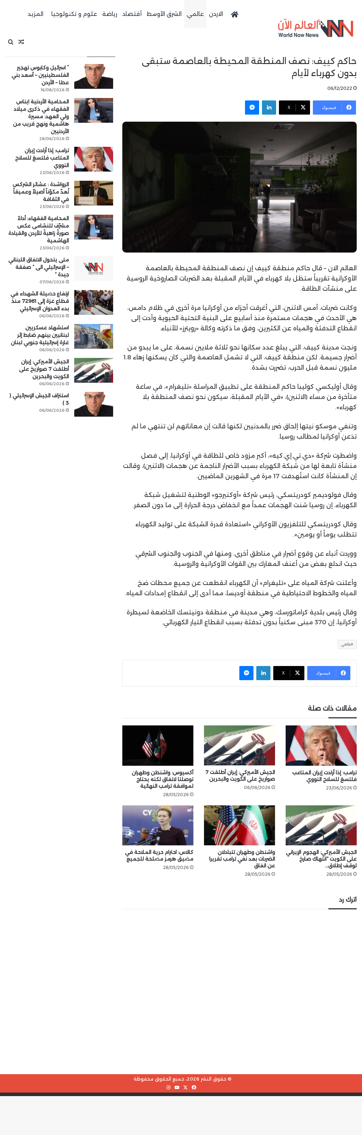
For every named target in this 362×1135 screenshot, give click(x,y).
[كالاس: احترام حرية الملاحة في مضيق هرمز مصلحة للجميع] (157, 825)
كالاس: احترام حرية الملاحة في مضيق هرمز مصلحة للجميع (159, 855)
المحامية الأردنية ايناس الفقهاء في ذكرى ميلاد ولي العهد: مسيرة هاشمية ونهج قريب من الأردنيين (41, 116)
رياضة (109, 14)
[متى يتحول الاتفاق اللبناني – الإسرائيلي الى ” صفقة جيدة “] (93, 268)
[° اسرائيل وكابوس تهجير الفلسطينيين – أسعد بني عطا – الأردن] (93, 76)
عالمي (195, 14)
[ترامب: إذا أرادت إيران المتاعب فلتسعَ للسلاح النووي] (321, 745)
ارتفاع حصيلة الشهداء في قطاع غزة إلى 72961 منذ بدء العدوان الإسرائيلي (40, 301)
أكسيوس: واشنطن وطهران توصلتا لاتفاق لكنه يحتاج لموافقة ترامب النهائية (162, 779)
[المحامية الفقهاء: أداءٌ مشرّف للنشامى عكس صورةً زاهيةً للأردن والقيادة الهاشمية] (93, 227)
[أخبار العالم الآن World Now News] (316, 28)
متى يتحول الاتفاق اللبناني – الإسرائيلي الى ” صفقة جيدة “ (38, 267)
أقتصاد (132, 14)
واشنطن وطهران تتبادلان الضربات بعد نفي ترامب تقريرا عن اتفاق (242, 859)
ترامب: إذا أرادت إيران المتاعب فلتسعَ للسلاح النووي (324, 775)
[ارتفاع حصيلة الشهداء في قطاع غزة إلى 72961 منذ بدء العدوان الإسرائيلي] (93, 302)
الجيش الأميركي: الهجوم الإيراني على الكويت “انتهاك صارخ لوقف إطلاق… (321, 859)
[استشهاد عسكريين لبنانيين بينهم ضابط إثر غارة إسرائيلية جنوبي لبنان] (93, 336)
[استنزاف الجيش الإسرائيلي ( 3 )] (93, 404)
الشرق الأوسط (164, 14)
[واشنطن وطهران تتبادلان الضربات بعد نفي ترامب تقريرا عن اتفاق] (239, 825)
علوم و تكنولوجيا (74, 14)
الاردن (216, 14)
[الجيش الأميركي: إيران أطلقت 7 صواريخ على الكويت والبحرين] (239, 745)
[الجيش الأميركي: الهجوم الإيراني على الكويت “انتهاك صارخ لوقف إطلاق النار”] (321, 825)
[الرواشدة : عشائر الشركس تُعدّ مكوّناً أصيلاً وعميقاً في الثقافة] (93, 193)
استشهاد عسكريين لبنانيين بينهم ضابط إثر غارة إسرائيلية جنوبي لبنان (40, 335)
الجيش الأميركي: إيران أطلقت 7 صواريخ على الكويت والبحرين (240, 775)
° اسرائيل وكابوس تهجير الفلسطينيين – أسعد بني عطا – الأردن (40, 75)
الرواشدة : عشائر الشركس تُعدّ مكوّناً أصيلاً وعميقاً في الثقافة (41, 191)
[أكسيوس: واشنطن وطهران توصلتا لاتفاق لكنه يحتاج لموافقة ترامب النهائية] (157, 745)
